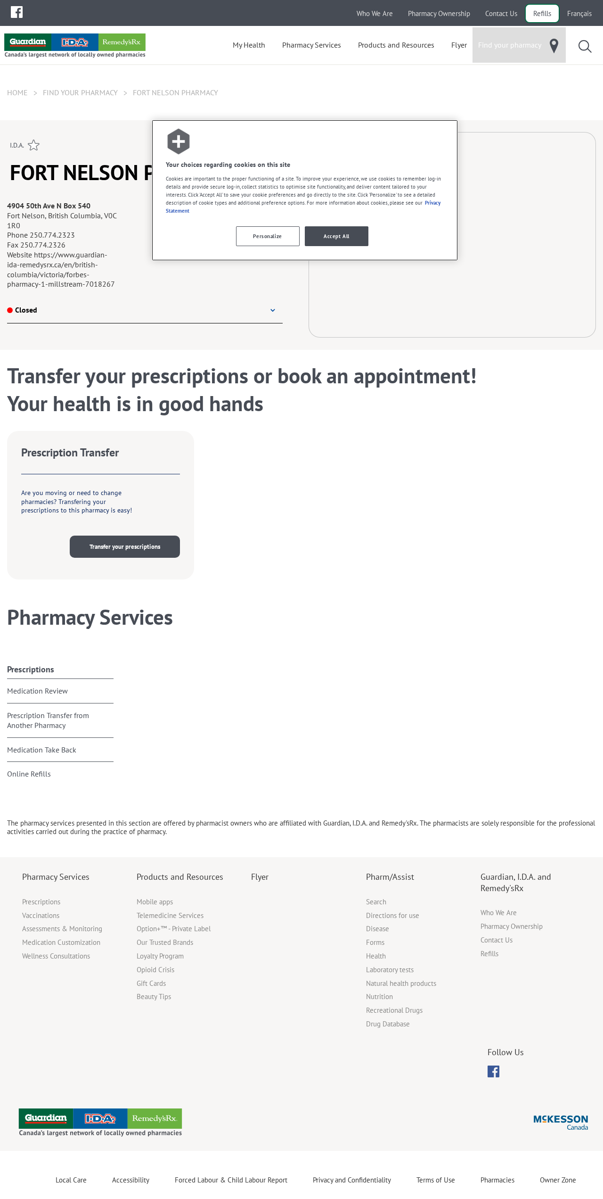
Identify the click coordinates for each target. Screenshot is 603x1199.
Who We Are (375, 13)
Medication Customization (61, 942)
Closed (26, 309)
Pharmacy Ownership (439, 13)
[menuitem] (17, 12)
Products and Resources (180, 876)
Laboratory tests (390, 969)
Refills (542, 13)
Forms (375, 942)
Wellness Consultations (56, 955)
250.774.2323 (52, 235)
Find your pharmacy (80, 92)
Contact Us (501, 13)
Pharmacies (497, 1179)
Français (579, 13)
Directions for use (392, 915)
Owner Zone (558, 1179)
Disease (377, 928)
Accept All (337, 236)
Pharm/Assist (390, 876)
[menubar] (17, 12)
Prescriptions (30, 669)
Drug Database (388, 1023)
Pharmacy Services (56, 876)
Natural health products (401, 983)
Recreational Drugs (394, 1010)
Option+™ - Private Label (174, 928)
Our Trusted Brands (165, 942)
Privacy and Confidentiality (352, 1179)
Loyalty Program (160, 955)
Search (376, 901)
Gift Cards (151, 983)
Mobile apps (155, 901)
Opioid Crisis (155, 969)
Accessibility (130, 1179)
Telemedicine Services (170, 915)
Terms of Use (435, 1179)
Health (376, 955)
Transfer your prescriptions (125, 547)
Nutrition (379, 996)
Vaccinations (40, 915)
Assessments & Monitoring (62, 928)
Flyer (260, 876)
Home (17, 92)
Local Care (71, 1179)
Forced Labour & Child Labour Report (231, 1179)
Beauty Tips (154, 996)
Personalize (267, 236)
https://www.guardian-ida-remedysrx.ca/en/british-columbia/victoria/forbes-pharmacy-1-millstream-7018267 (61, 269)
